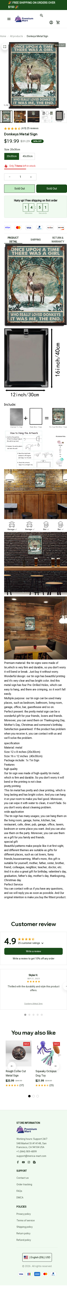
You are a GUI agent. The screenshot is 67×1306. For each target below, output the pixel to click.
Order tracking (24, 1184)
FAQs (19, 1191)
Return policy (23, 1233)
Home (3, 36)
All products (16, 36)
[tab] (25, 1015)
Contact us (22, 1178)
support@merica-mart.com (31, 1156)
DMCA (19, 1197)
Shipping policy (24, 1226)
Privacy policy (23, 1214)
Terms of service (25, 1220)
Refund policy (23, 1240)
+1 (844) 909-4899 (26, 1151)
